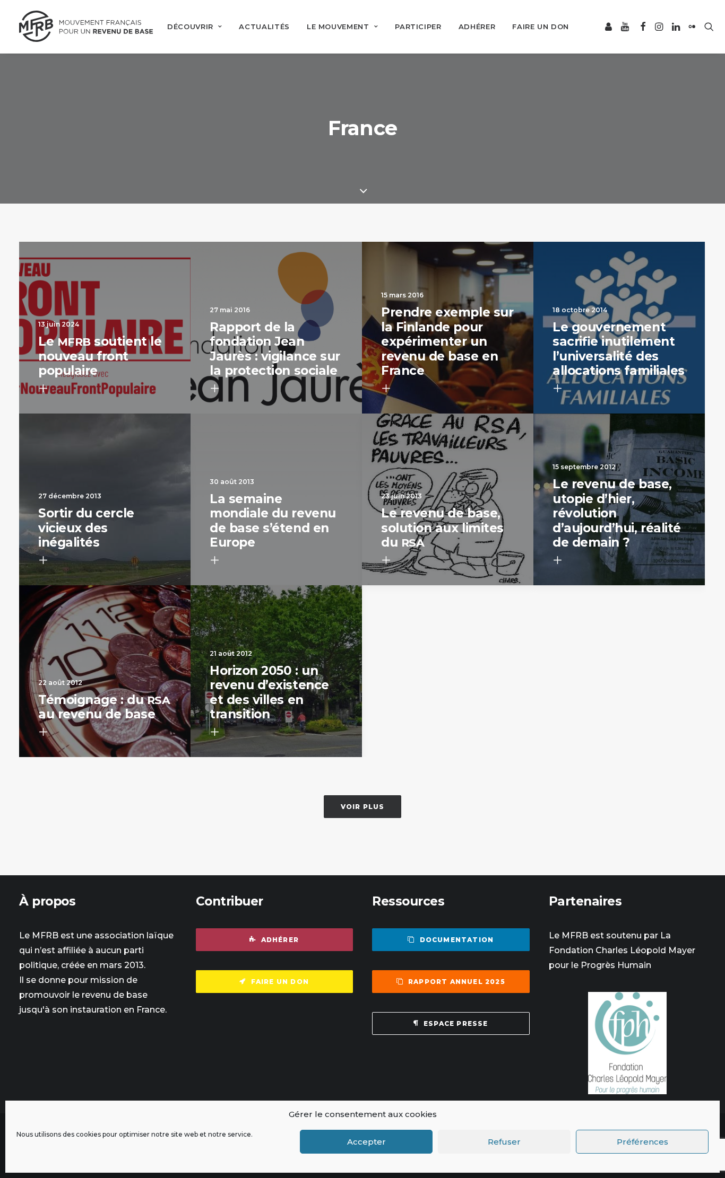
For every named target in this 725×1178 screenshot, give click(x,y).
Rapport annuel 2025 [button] (456, 982)
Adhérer (477, 26)
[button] (609, 26)
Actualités (264, 26)
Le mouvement (338, 26)
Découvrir (190, 26)
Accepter (366, 1142)
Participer (418, 26)
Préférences (642, 1142)
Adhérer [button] (280, 940)
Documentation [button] (457, 940)
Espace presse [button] (456, 1023)
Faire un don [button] (280, 982)
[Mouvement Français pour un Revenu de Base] (86, 26)
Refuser (504, 1142)
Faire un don (540, 26)
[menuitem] (194, 26)
